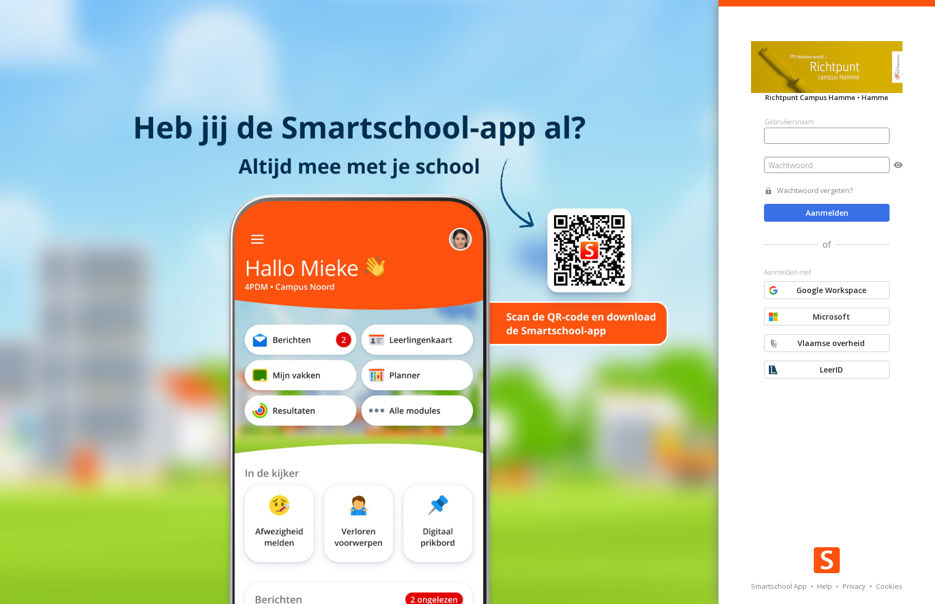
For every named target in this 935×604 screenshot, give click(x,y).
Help (825, 586)
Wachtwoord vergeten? (815, 190)
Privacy (854, 586)
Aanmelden (827, 213)
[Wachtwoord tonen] (898, 165)
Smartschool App (779, 586)
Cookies (889, 586)
